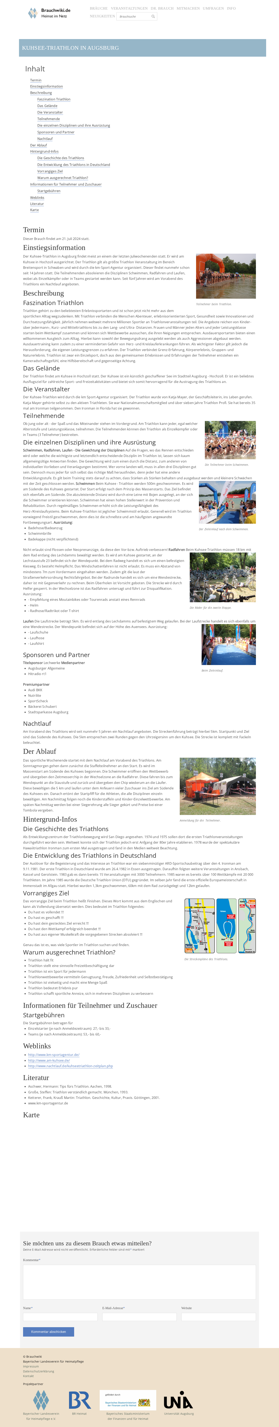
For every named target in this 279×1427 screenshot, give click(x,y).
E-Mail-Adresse (113, 1308)
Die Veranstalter (50, 112)
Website (186, 1308)
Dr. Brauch (162, 8)
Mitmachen (188, 8)
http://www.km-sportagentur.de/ (53, 1054)
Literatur (37, 203)
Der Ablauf (38, 145)
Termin (35, 80)
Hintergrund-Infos (44, 151)
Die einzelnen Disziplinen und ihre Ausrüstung (73, 125)
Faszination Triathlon (53, 99)
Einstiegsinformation (46, 86)
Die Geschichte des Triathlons (60, 158)
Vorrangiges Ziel (50, 171)
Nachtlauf (44, 138)
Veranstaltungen (129, 8)
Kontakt (28, 1376)
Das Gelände (47, 106)
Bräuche (99, 8)
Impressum (31, 1366)
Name (28, 1308)
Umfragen (213, 8)
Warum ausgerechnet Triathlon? (62, 178)
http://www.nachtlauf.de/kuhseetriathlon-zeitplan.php (70, 1066)
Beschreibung (41, 92)
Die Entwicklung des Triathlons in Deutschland (73, 164)
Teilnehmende (48, 119)
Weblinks (37, 197)
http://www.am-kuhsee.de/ (49, 1060)
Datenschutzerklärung (38, 1371)
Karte (34, 210)
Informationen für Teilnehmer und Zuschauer (66, 184)
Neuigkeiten (102, 16)
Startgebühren (48, 191)
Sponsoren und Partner (56, 132)
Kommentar (31, 1260)
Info (231, 8)
